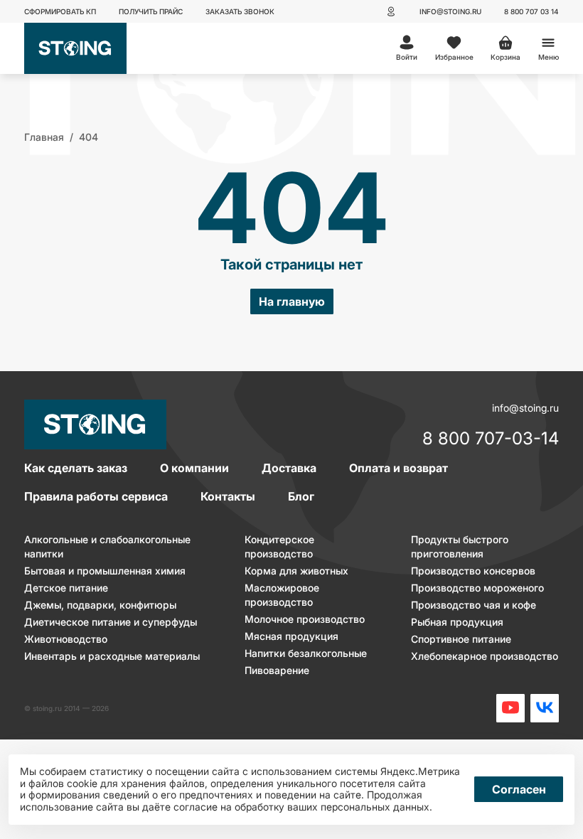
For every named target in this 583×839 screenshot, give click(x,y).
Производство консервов (473, 571)
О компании (194, 468)
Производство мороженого (477, 588)
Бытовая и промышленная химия (105, 571)
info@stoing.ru (450, 11)
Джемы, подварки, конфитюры (100, 605)
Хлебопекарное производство (484, 656)
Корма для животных (296, 571)
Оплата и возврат (398, 468)
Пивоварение (277, 670)
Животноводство (65, 639)
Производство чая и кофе (473, 605)
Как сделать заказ (75, 468)
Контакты (227, 496)
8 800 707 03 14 (531, 11)
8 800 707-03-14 (490, 439)
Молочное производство (305, 619)
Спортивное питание (461, 639)
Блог (301, 496)
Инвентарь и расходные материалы (112, 656)
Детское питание (66, 588)
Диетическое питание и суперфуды (110, 622)
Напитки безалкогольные (306, 653)
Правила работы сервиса (96, 496)
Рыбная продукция (457, 622)
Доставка (289, 468)
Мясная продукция (291, 636)
